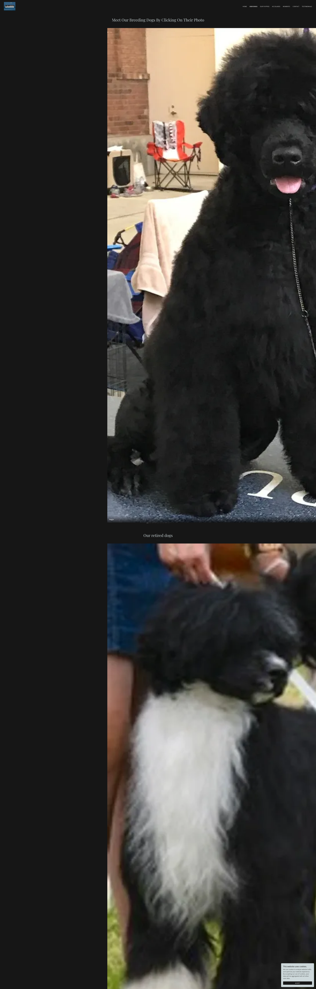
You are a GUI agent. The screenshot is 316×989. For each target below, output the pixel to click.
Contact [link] (296, 6)
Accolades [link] (276, 6)
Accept (297, 983)
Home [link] (245, 6)
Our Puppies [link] (265, 6)
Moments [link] (286, 6)
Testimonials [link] (307, 6)
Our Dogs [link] (253, 6)
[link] (9, 6)
